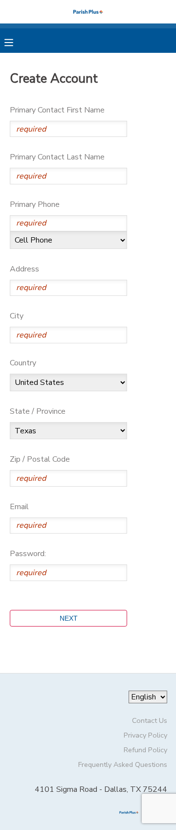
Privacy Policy (145, 735)
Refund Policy (145, 750)
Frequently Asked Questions (122, 764)
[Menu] (16, 41)
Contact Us (149, 720)
